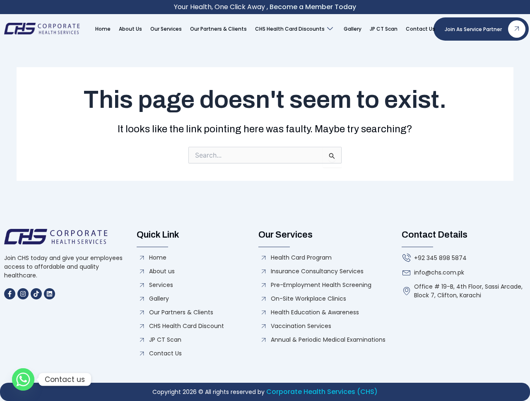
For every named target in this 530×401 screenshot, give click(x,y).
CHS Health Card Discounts (290, 28)
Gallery (352, 28)
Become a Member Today (313, 7)
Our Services (166, 28)
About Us (130, 28)
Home (103, 28)
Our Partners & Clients (218, 28)
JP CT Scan (384, 28)
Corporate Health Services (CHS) (322, 391)
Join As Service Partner (473, 29)
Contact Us (420, 28)
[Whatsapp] (23, 379)
